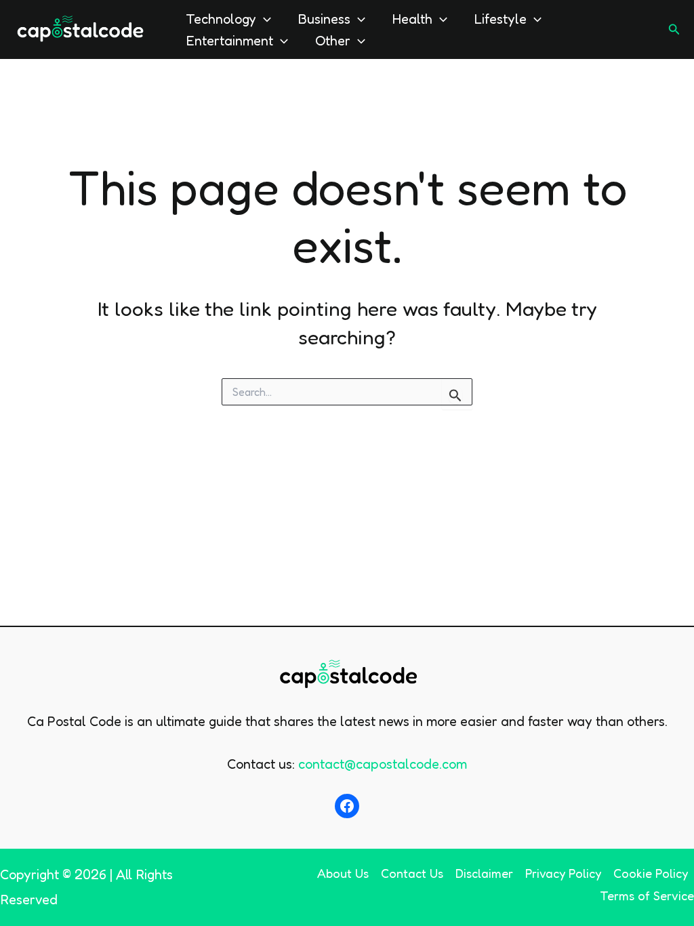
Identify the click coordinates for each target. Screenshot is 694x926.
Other (332, 41)
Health (412, 19)
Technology (221, 19)
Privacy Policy (563, 873)
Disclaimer (484, 873)
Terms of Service (647, 895)
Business (324, 19)
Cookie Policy (650, 873)
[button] (263, 19)
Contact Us (412, 873)
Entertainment (229, 41)
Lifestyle (500, 19)
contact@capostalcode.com (382, 764)
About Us (343, 873)
